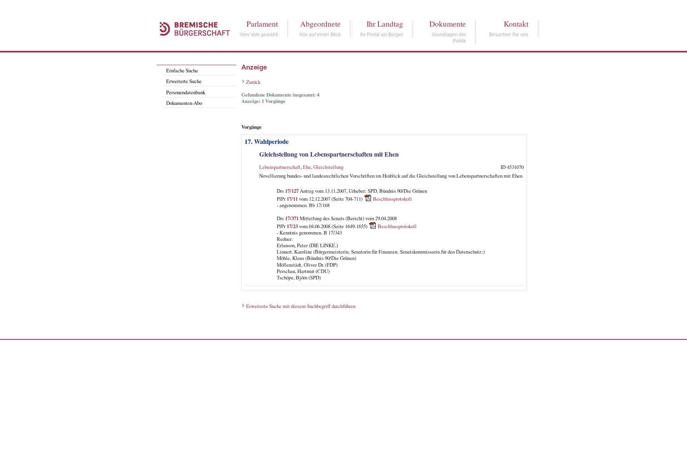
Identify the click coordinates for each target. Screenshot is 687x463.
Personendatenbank (185, 92)
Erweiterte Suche (184, 81)
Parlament (262, 24)
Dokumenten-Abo (184, 103)
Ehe (307, 166)
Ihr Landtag (385, 24)
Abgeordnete (320, 24)
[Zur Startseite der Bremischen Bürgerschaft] (191, 44)
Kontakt (516, 24)
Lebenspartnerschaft (280, 166)
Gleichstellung (328, 166)
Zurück (253, 81)
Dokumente (447, 24)
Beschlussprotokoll (392, 198)
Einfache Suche (182, 70)
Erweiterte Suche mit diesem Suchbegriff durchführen (300, 306)
